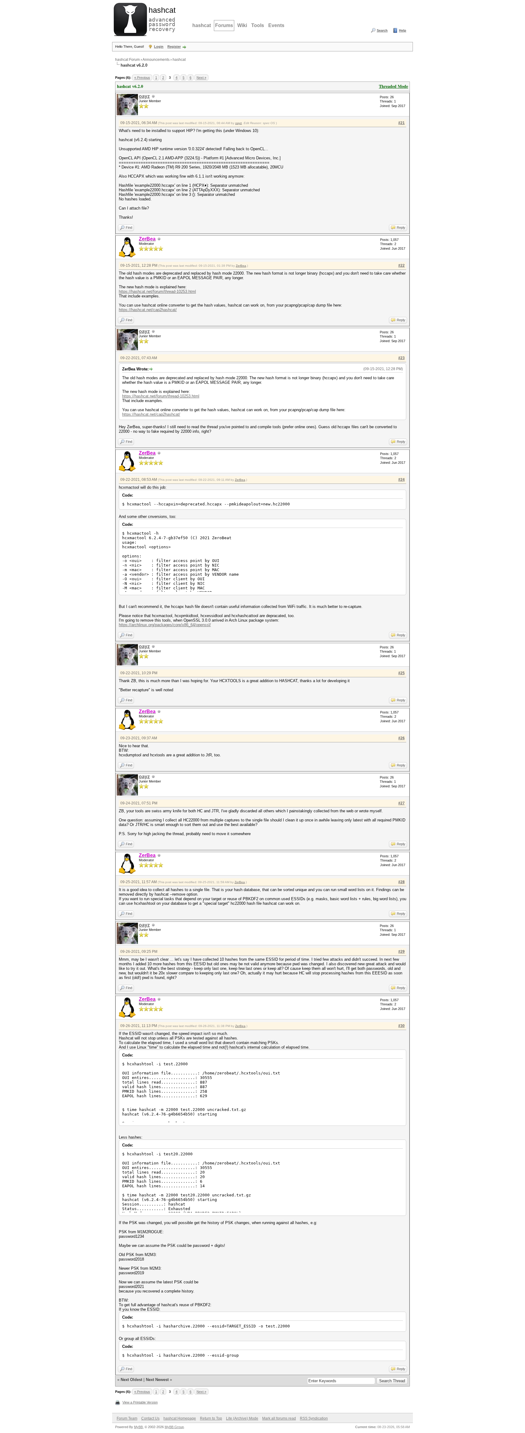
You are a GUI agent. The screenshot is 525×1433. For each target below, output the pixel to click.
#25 (401, 673)
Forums (224, 25)
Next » (201, 77)
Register (174, 46)
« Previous (142, 77)
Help (402, 30)
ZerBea (241, 265)
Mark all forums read (279, 1418)
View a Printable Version (140, 1402)
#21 (401, 123)
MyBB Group (174, 1427)
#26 (401, 738)
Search (382, 30)
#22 (401, 265)
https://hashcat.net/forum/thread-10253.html (157, 291)
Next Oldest (131, 1379)
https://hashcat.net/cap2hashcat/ (148, 309)
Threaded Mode (393, 86)
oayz (144, 96)
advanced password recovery (161, 18)
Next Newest (157, 1379)
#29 (401, 951)
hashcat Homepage (179, 1418)
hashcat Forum (127, 59)
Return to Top (211, 1418)
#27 (401, 803)
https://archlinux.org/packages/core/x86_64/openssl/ (165, 625)
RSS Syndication (314, 1418)
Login (158, 46)
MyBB (138, 1427)
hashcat (201, 25)
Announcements (156, 59)
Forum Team (127, 1418)
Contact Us (150, 1418)
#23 (401, 358)
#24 (401, 479)
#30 (401, 1026)
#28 (401, 882)
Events (276, 25)
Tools (257, 25)
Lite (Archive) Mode (242, 1418)
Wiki (242, 25)
